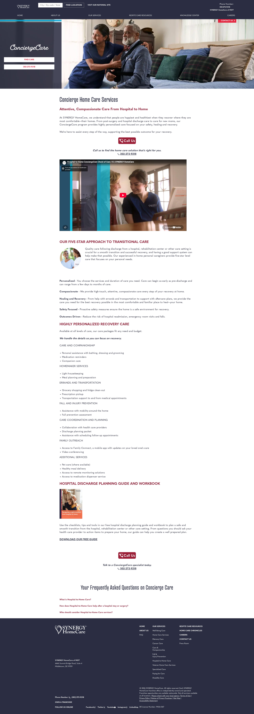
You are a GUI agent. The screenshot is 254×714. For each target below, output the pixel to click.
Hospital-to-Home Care (161, 661)
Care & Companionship (158, 649)
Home (20, 15)
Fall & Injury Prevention (159, 656)
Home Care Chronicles (190, 631)
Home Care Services (160, 635)
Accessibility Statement (148, 701)
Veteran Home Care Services (164, 665)
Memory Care (158, 639)
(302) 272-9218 (69, 697)
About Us (55, 15)
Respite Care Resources (140, 15)
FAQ (141, 635)
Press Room (184, 643)
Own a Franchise (63, 702)
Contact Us (227, 21)
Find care (29, 60)
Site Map (176, 698)
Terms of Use (185, 696)
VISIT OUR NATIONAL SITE (99, 5)
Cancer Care (157, 643)
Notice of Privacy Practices (161, 698)
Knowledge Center (189, 15)
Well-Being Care (158, 631)
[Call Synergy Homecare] (127, 141)
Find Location (74, 5)
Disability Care (158, 678)
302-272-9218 (29, 67)
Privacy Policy (144, 698)
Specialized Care (159, 669)
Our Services (94, 15)
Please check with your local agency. (166, 696)
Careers (231, 15)
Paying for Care (158, 674)
